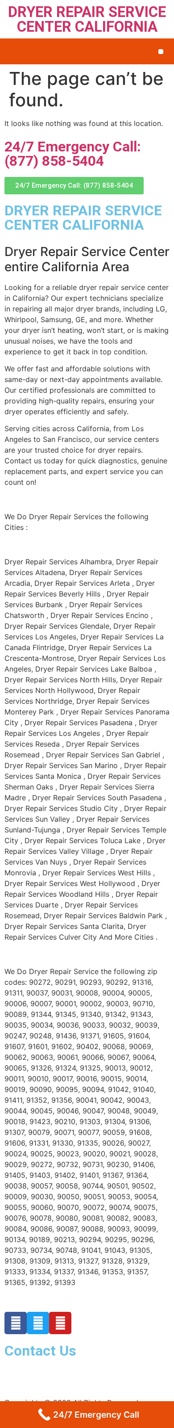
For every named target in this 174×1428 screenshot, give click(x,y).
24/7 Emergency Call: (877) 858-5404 (72, 153)
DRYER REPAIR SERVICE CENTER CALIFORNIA (87, 19)
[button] (160, 51)
